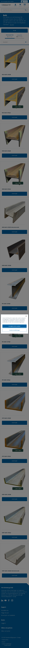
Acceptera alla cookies (14, 326)
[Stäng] (26, 316)
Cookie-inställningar (14, 330)
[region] (14, 324)
